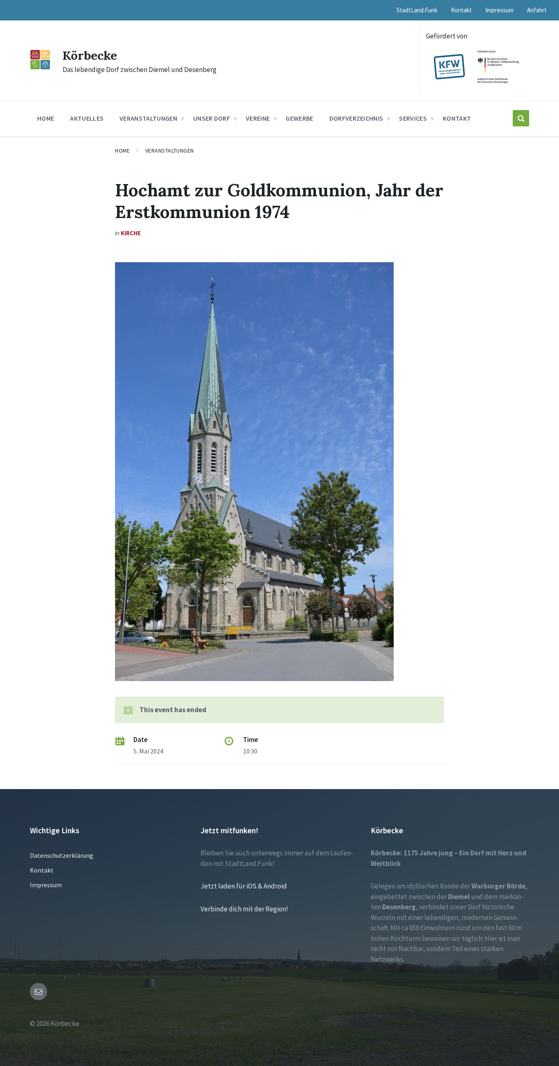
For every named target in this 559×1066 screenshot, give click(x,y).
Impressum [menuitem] (499, 10)
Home (122, 150)
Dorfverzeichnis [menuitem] (356, 118)
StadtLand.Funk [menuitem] (417, 10)
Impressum (46, 885)
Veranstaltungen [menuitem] (148, 118)
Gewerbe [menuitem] (299, 118)
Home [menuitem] (45, 118)
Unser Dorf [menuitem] (211, 118)
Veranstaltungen (169, 150)
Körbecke (90, 55)
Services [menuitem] (413, 118)
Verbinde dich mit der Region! (244, 908)
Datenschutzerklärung (61, 855)
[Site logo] (40, 67)
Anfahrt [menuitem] (537, 10)
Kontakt (42, 870)
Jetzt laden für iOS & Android (244, 886)
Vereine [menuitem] (258, 118)
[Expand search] (521, 118)
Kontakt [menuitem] (461, 10)
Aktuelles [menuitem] (87, 118)
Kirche (131, 233)
